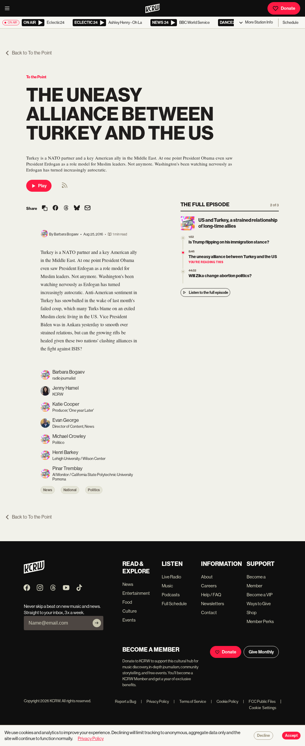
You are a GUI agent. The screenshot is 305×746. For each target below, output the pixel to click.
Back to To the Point (32, 53)
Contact (209, 612)
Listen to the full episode (208, 292)
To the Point (36, 77)
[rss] (64, 187)
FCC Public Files (259, 701)
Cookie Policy (224, 701)
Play (42, 185)
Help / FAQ (211, 594)
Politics (94, 490)
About (207, 576)
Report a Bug (125, 701)
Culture (129, 611)
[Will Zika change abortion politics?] (183, 271)
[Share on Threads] (66, 208)
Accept (291, 735)
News (47, 490)
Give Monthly (261, 652)
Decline (263, 735)
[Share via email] (88, 208)
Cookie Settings (262, 708)
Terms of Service (190, 701)
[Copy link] (45, 208)
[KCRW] (34, 572)
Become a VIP (260, 594)
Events (129, 619)
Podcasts (171, 594)
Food (127, 602)
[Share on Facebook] (55, 208)
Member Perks (260, 621)
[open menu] (8, 8)
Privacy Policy (155, 701)
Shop (251, 612)
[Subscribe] (97, 623)
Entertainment (136, 593)
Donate (288, 8)
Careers (209, 585)
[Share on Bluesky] (77, 208)
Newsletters (212, 603)
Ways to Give (259, 603)
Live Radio (171, 576)
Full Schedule (174, 603)
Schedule (290, 22)
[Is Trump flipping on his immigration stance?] (183, 238)
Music (167, 585)
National (70, 490)
